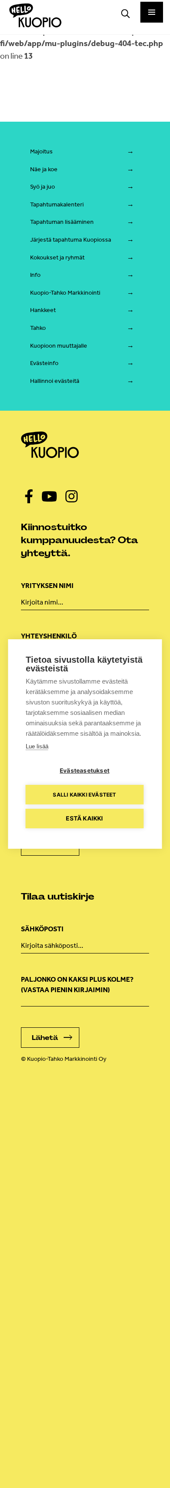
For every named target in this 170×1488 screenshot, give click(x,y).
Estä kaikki (84, 818)
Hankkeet (43, 310)
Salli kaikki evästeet (84, 794)
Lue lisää (37, 746)
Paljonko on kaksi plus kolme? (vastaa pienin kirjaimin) (77, 984)
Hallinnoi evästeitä (54, 381)
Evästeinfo (44, 363)
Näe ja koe (44, 169)
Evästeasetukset (84, 770)
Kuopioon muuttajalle (58, 345)
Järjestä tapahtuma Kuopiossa (70, 239)
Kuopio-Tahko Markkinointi (65, 292)
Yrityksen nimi (47, 585)
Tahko (38, 328)
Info (35, 275)
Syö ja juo (42, 186)
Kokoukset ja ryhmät (57, 257)
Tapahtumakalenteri (57, 204)
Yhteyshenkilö (49, 636)
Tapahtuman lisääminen (62, 222)
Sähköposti (42, 929)
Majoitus (41, 151)
